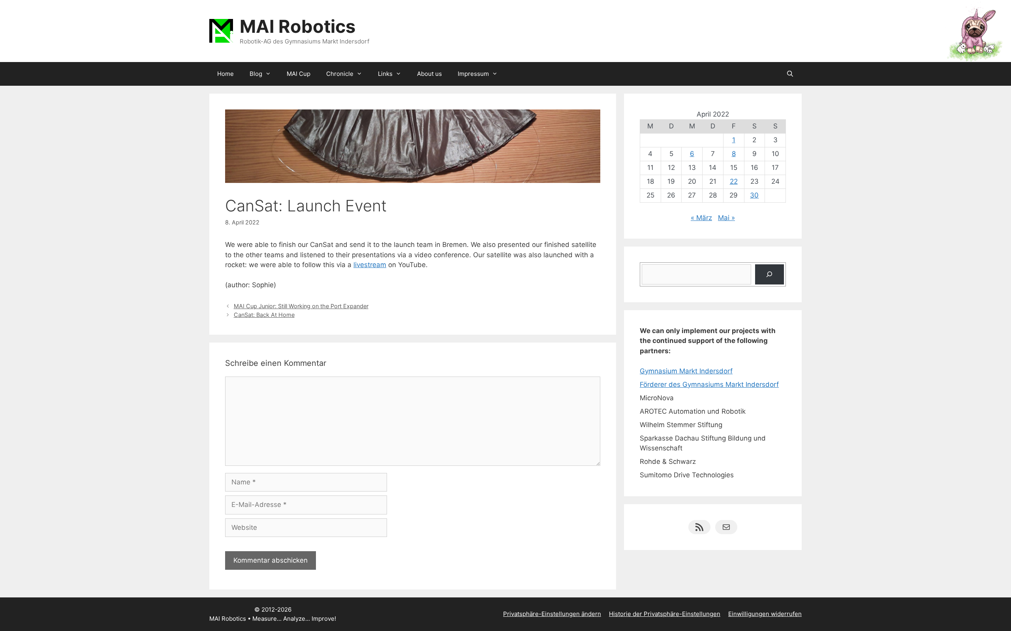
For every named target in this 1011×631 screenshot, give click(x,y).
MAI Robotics (297, 26)
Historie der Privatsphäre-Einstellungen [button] (664, 614)
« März (701, 218)
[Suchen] (769, 274)
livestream (369, 265)
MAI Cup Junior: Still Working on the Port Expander (301, 306)
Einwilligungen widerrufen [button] (765, 614)
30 (754, 195)
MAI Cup (298, 73)
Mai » (726, 218)
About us (429, 73)
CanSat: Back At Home (264, 314)
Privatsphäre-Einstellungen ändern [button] (552, 614)
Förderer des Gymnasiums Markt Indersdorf (709, 384)
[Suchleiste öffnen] (790, 74)
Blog (256, 73)
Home (225, 73)
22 (734, 181)
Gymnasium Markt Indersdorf (686, 371)
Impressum (473, 73)
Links (385, 73)
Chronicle (339, 73)
